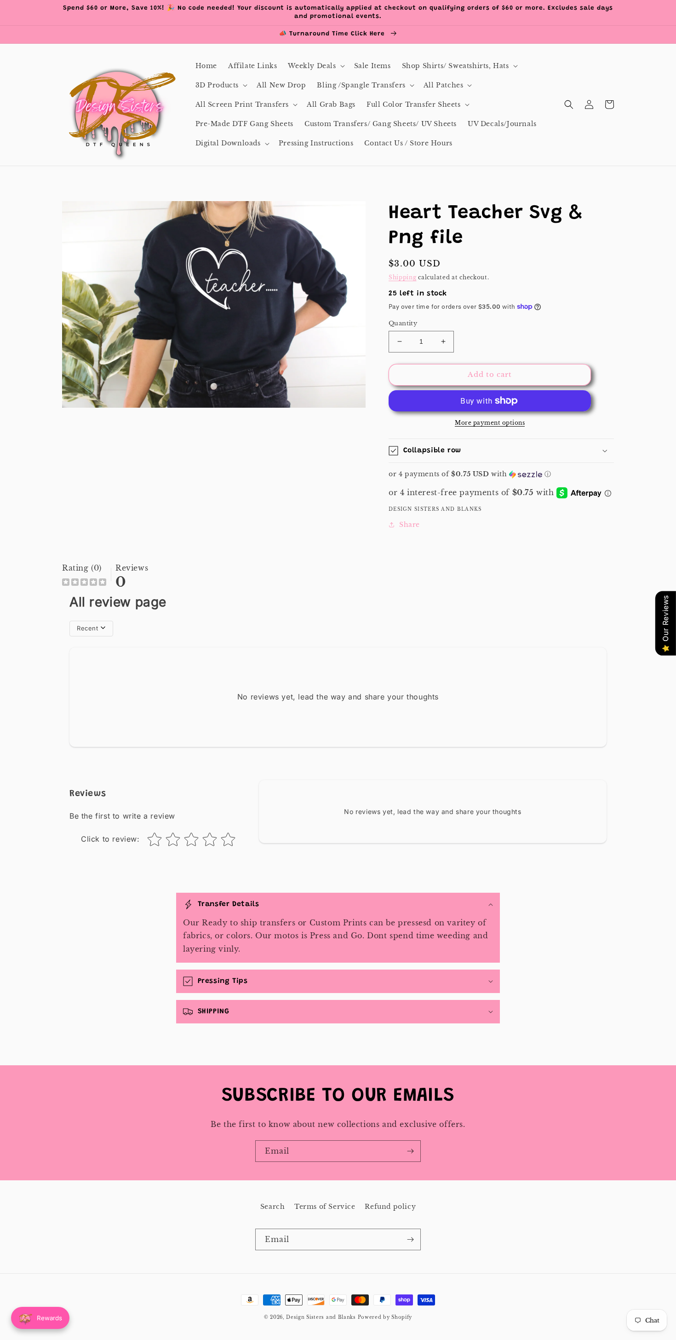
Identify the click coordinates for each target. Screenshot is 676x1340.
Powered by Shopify (385, 1317)
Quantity (403, 323)
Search (272, 1206)
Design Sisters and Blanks (321, 1317)
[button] (315, 65)
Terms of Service (324, 1206)
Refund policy (390, 1206)
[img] (84, 583)
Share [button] (409, 524)
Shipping (403, 277)
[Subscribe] (410, 1151)
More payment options (490, 422)
